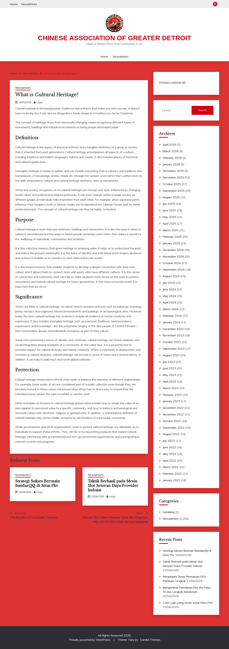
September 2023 (174, 348)
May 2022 (169, 454)
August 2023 (171, 355)
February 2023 (172, 394)
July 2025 (169, 203)
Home (14, 4)
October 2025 (172, 184)
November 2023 (173, 335)
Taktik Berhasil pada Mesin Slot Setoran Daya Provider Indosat (113, 485)
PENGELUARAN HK (172, 82)
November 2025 (173, 177)
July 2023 (169, 362)
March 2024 (171, 309)
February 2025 (172, 236)
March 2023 (171, 388)
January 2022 (171, 480)
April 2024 (169, 302)
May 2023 (169, 375)
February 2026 (172, 158)
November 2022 (173, 414)
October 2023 (172, 342)
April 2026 (169, 144)
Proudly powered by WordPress (90, 639)
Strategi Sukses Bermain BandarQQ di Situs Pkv (37, 483)
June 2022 (169, 447)
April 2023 (169, 381)
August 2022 (171, 434)
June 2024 (169, 289)
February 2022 (172, 473)
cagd (39, 102)
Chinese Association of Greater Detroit (114, 38)
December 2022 (173, 408)
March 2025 (171, 230)
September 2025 (174, 190)
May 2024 (169, 296)
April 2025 (169, 223)
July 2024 (169, 283)
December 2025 (173, 171)
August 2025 (171, 197)
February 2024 (172, 315)
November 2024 (173, 256)
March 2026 (171, 151)
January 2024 (171, 322)
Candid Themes (150, 639)
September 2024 (174, 269)
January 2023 (171, 401)
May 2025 (169, 217)
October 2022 (172, 421)
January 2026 (171, 164)
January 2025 (171, 243)
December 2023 (173, 329)
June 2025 (169, 210)
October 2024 (172, 263)
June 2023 (169, 368)
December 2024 (173, 250)
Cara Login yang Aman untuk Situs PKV (188, 602)
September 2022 (174, 427)
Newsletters (29, 4)
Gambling (168, 512)
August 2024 (171, 276)
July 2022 (169, 440)
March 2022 (171, 467)
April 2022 (169, 460)
